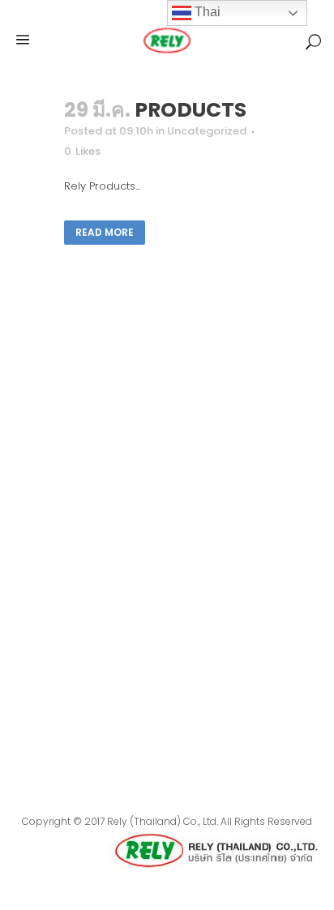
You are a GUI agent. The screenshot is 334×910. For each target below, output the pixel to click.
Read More (104, 232)
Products (190, 110)
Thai (206, 12)
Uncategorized (206, 131)
